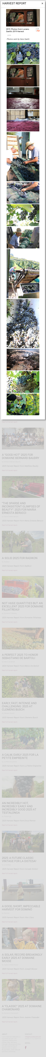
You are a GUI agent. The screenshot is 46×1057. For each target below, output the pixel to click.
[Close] (42, 4)
